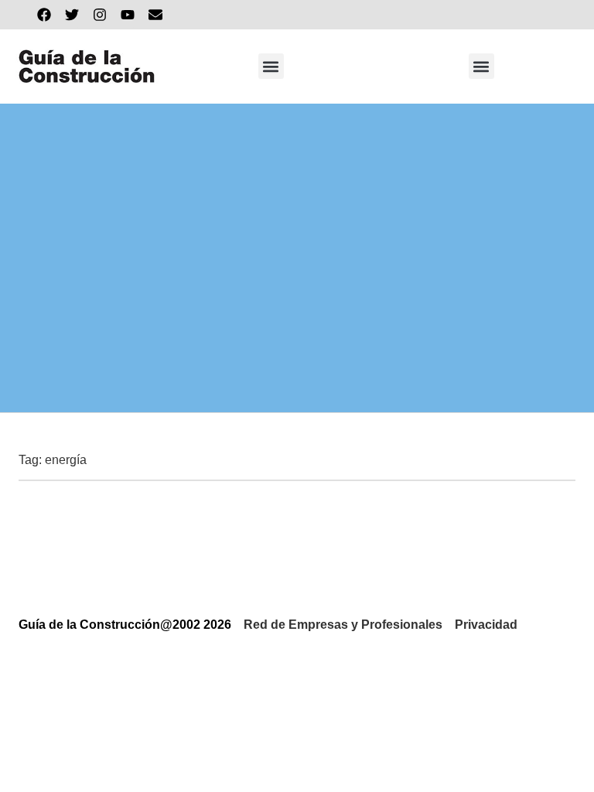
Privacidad (486, 624)
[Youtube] (128, 15)
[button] (271, 66)
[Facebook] (44, 15)
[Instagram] (100, 15)
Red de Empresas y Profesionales (343, 624)
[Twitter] (72, 15)
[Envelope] (155, 15)
